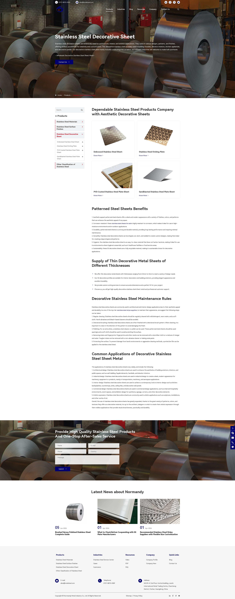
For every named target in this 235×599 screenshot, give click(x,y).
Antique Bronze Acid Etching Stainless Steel (157, 136)
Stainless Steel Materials (67, 122)
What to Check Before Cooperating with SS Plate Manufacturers (116, 533)
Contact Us (165, 9)
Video (127, 560)
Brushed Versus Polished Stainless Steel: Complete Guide (73, 533)
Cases (95, 563)
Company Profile (152, 560)
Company (153, 9)
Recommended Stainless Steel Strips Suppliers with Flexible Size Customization (159, 533)
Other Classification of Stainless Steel (66, 165)
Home (59, 95)
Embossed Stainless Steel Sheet (108, 152)
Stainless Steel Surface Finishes (66, 128)
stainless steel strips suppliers (127, 310)
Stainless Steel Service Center (103, 560)
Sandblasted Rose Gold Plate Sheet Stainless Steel (159, 175)
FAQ (126, 567)
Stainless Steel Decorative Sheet (84, 95)
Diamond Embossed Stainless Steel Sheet (110, 135)
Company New (151, 563)
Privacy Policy (137, 596)
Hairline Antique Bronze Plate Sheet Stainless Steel (113, 172)
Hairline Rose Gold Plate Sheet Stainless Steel (112, 175)
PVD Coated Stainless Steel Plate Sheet (111, 192)
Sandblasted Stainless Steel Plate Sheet (157, 192)
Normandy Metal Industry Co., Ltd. (75, 596)
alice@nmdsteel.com (86, 2)
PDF (126, 563)
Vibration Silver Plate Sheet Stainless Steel (111, 177)
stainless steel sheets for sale (121, 223)
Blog (131, 9)
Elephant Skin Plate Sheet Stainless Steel (110, 137)
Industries (121, 9)
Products (109, 9)
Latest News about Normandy (117, 492)
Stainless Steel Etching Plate (152, 152)
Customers (97, 567)
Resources (141, 9)
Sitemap (129, 596)
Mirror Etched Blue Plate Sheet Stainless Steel (158, 133)
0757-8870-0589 (64, 2)
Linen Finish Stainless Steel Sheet (107, 132)
